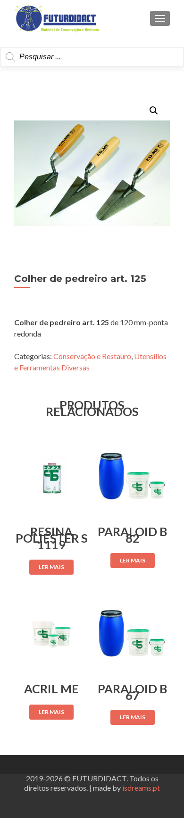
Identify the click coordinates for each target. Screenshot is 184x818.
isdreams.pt (141, 787)
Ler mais (51, 566)
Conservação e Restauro (92, 356)
